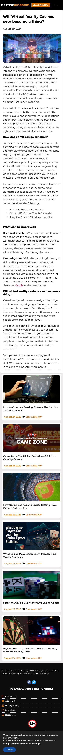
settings (36, 743)
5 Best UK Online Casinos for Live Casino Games (31, 602)
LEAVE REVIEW (40, 5)
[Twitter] (34, 682)
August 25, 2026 (12, 563)
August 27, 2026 (12, 416)
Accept (9, 749)
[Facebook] (29, 682)
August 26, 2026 (12, 514)
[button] (56, 4)
